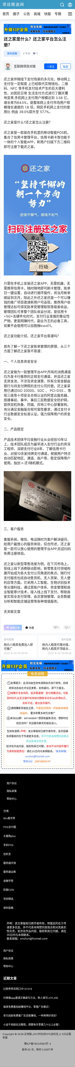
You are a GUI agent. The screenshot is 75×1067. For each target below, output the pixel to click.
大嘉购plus (9, 836)
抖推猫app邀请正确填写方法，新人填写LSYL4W (30, 997)
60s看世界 (9, 818)
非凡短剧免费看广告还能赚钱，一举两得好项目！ (30, 1015)
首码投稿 (12, 53)
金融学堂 (8, 880)
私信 (65, 66)
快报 (47, 14)
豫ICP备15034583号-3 (37, 1043)
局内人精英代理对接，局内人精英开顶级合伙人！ (56, 648)
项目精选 (8, 898)
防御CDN (8, 889)
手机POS (8, 845)
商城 (37, 14)
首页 (5, 14)
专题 (58, 14)
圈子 (16, 14)
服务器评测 (9, 863)
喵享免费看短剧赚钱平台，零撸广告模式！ (27, 1006)
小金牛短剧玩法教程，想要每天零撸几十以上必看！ (32, 1024)
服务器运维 (9, 871)
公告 (26, 14)
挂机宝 (7, 854)
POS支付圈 (9, 827)
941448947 (31, 718)
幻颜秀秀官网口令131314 (17, 988)
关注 (51, 66)
